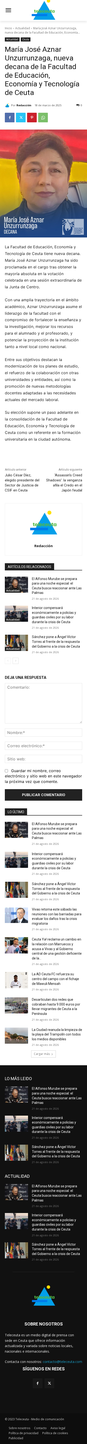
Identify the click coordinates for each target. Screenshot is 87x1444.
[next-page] (16, 661)
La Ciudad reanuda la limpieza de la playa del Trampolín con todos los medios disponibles (57, 1034)
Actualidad (22, 28)
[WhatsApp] (43, 117)
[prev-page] (8, 661)
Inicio (8, 28)
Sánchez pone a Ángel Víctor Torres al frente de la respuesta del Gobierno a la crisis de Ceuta (56, 641)
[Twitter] (21, 117)
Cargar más (42, 1054)
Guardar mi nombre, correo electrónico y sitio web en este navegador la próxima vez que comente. (43, 776)
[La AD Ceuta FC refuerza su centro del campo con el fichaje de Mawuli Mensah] (16, 980)
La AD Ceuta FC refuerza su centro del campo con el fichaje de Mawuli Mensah (55, 978)
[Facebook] (9, 117)
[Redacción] (8, 105)
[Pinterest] (32, 117)
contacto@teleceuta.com (62, 1361)
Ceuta (25, 39)
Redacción (23, 105)
